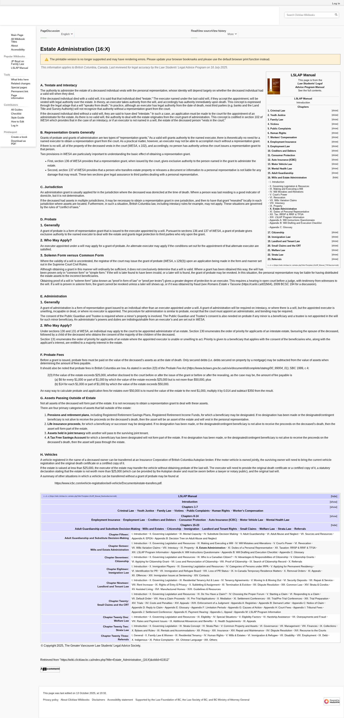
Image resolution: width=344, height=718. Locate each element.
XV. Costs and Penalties (158, 603)
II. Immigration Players (162, 566)
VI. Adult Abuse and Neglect (282, 533)
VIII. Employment (306, 635)
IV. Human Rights (214, 635)
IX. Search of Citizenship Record (268, 561)
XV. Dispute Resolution (279, 630)
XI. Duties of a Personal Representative (250, 547)
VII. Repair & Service (321, 580)
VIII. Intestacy (277, 203)
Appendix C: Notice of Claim (308, 603)
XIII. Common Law (291, 584)
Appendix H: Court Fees (277, 607)
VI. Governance (269, 626)
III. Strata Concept (190, 626)
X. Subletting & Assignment (204, 584)
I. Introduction (277, 182)
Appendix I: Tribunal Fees (307, 607)
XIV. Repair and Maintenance (247, 630)
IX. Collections (328, 626)
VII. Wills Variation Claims (283, 200)
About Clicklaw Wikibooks (75, 699)
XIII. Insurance (220, 630)
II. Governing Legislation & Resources (289, 186)
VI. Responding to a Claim (304, 594)
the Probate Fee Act (173, 368)
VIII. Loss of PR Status (216, 570)
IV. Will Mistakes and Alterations (287, 191)
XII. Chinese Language (189, 639)
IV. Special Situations (225, 616)
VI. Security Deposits (295, 580)
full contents (314, 90)
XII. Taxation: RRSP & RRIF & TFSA (295, 547)
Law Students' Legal (310, 83)
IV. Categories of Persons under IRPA (247, 566)
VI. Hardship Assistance (276, 616)
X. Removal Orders (295, 570)
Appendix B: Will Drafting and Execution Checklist (296, 223)
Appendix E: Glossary (177, 607)
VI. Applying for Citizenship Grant (150, 561)
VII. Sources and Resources (316, 533)
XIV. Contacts (201, 575)
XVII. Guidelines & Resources (204, 589)
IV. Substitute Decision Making (221, 533)
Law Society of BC (197, 699)
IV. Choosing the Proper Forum (246, 594)
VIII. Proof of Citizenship (233, 561)
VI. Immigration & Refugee (263, 635)
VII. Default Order (142, 598)
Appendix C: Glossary (281, 227)
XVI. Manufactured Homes (170, 589)
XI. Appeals (314, 570)
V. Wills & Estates (235, 635)
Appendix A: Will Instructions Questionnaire (292, 220)
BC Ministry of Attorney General (231, 699)
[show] (335, 110)
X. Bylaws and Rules (143, 630)
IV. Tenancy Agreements (235, 580)
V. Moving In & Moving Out (266, 580)
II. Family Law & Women (159, 635)
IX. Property (276, 206)
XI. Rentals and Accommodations (176, 630)
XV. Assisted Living (142, 589)
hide (334, 496)
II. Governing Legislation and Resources (172, 543)
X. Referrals (295, 561)
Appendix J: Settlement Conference (152, 612)
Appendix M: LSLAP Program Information (257, 612)
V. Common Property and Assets (239, 626)
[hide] (335, 177)
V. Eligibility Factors (250, 616)
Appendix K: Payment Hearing (191, 612)
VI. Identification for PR (145, 570)
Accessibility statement (120, 699)
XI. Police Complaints (162, 639)
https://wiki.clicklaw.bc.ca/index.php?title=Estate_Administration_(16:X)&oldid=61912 (114, 659)
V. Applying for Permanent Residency (292, 566)
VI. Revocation (277, 197)
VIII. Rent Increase (142, 584)
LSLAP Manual (303, 75)
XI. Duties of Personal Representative (289, 211)
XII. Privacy (203, 630)
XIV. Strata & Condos (316, 584)
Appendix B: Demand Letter (274, 603)
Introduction (303, 102)
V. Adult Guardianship (252, 533)
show (333, 501)
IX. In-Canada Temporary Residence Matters (256, 570)
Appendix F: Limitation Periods (208, 607)
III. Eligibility (204, 616)
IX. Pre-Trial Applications (201, 598)
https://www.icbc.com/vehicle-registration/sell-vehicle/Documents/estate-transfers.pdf (108, 483)
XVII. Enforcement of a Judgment (210, 603)
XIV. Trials (137, 603)
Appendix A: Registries (244, 603)
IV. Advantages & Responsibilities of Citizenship (261, 557)
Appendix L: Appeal (221, 612)
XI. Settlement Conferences (249, 598)
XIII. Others (210, 639)
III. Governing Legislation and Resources (200, 566)
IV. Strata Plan (210, 626)
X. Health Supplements (228, 621)
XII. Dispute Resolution (266, 584)
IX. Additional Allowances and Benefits (191, 621)
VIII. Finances (309, 626)
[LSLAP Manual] (273, 86)
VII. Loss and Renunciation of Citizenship (194, 561)
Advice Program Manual (309, 87)
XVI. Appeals (182, 603)
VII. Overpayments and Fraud (309, 616)
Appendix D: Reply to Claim (147, 607)
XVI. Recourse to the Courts (310, 630)
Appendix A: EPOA (142, 538)
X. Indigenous (139, 639)
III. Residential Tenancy (188, 635)
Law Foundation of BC (168, 699)
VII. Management (290, 626)
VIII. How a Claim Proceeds (169, 598)
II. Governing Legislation (163, 533)
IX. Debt (323, 635)
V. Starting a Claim (277, 594)
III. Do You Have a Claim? (212, 594)
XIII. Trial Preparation (316, 598)
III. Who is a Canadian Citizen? (214, 557)
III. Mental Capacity (190, 533)
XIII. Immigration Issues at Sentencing (170, 575)
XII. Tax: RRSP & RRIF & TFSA (287, 214)
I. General (137, 635)
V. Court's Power (278, 194)
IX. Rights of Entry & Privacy (171, 584)
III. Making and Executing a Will (286, 189)
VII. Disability (287, 635)
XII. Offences (139, 575)
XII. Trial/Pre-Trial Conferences (284, 598)
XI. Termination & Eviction (236, 584)
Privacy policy (50, 699)
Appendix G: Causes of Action (245, 607)
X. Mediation (224, 598)
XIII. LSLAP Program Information (287, 217)
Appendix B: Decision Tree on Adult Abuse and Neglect (186, 538)
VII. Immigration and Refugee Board (180, 570)
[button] (50, 669)
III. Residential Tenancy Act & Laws (199, 580)
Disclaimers (98, 699)
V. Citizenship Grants (302, 557)
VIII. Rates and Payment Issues (149, 621)
